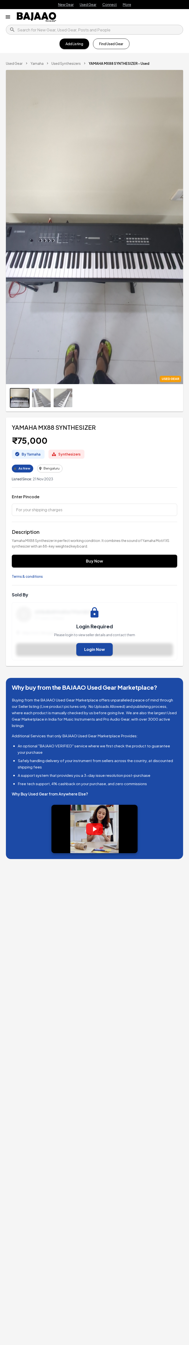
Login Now (94, 649)
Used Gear (88, 4)
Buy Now (94, 561)
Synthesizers (69, 454)
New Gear (66, 4)
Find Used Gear (111, 43)
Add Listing (74, 43)
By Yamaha (31, 454)
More (127, 4)
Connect (109, 4)
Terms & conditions (27, 576)
